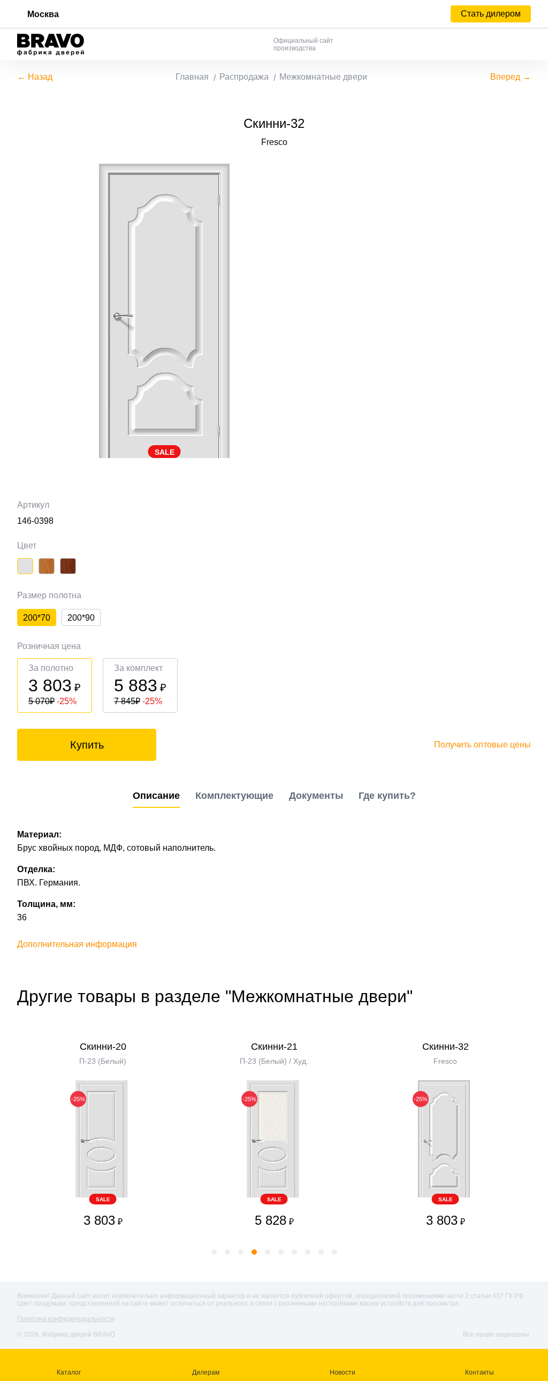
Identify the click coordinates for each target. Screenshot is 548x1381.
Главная (192, 76)
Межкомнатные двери (323, 76)
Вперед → (510, 76)
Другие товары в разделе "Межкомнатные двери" (215, 996)
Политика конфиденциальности (66, 1319)
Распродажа (244, 76)
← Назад (34, 76)
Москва (43, 14)
